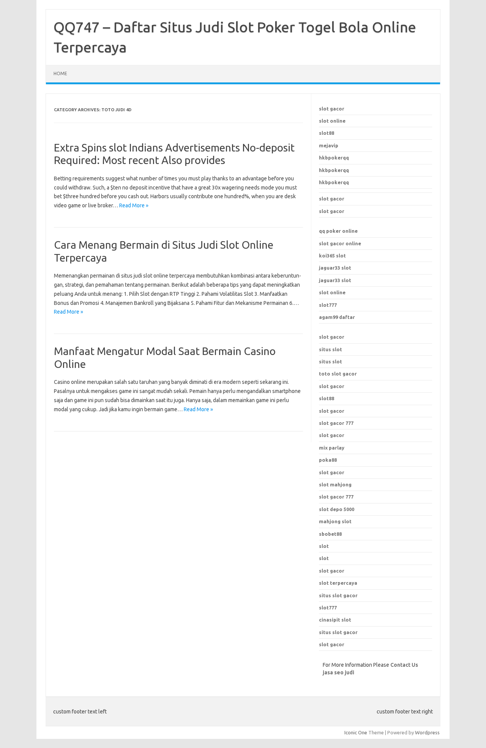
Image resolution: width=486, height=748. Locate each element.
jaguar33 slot (335, 267)
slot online (332, 120)
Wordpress (427, 732)
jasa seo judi (338, 672)
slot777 (328, 305)
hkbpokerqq (334, 157)
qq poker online (338, 231)
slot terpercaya (338, 582)
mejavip (328, 145)
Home (60, 73)
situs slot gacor (338, 595)
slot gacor (331, 108)
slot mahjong (335, 484)
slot (324, 546)
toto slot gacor (338, 373)
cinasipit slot (335, 619)
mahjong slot (335, 521)
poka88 (328, 459)
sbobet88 (330, 534)
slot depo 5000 (336, 509)
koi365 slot (332, 255)
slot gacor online (340, 243)
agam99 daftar (337, 317)
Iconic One (355, 732)
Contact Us (404, 665)
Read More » (133, 205)
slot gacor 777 (336, 496)
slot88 (326, 133)
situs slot (330, 349)
